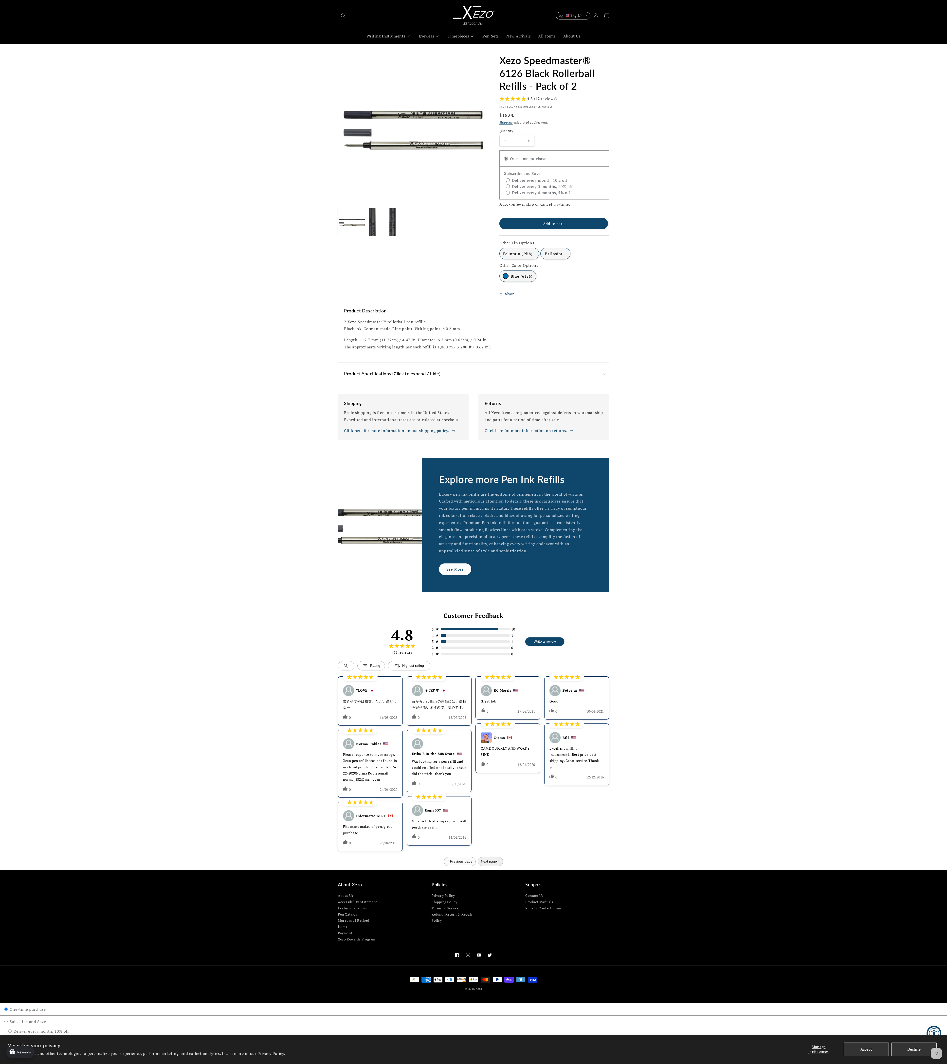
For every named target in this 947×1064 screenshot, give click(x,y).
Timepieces (458, 36)
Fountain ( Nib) (517, 253)
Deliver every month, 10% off (40, 1031)
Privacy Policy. (271, 1053)
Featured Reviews (352, 908)
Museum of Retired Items (353, 923)
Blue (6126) (521, 276)
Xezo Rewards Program (356, 939)
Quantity (506, 131)
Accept (866, 1049)
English (576, 15)
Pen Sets (490, 36)
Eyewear (426, 36)
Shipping (506, 122)
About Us (572, 36)
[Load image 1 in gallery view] (352, 222)
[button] (343, 15)
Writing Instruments (385, 36)
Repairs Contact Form (543, 908)
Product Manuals (539, 902)
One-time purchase (27, 1009)
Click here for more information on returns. (526, 430)
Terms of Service (445, 908)
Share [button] (509, 293)
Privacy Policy (443, 895)
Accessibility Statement (357, 902)
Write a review (545, 641)
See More (455, 569)
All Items (547, 36)
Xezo (479, 989)
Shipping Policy (444, 902)
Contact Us (534, 895)
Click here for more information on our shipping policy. (396, 430)
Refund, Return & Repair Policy (452, 917)
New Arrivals (518, 36)
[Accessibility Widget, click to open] (934, 1033)
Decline (914, 1049)
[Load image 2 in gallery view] (382, 222)
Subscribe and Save (27, 1021)
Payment (345, 933)
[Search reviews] (346, 665)
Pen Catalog (348, 914)
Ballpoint (554, 253)
